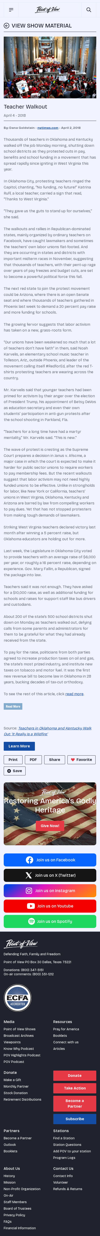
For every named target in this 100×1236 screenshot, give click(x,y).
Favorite (84, 759)
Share (54, 759)
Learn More (19, 746)
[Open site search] (88, 10)
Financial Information (20, 1228)
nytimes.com (47, 128)
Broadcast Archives (19, 1036)
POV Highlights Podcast (22, 1055)
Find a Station (64, 1138)
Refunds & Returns (67, 1189)
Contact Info (63, 1176)
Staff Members (15, 1202)
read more (74, 694)
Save (17, 771)
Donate (75, 1075)
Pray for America (66, 1029)
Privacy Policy (14, 1215)
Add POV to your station (72, 1151)
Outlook (10, 1145)
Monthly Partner (16, 1087)
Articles (59, 1049)
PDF (33, 759)
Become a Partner (75, 1104)
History (9, 1176)
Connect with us (66, 1042)
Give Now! (50, 826)
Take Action (75, 1088)
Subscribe (75, 1119)
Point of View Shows (20, 1029)
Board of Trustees (17, 1209)
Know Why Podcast (19, 1049)
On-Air (8, 1196)
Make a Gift (12, 1080)
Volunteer (60, 1183)
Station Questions (67, 1145)
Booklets (60, 1036)
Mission (10, 1183)
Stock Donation (16, 1093)
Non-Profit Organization (22, 1189)
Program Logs (64, 1158)
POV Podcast (14, 1062)
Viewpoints (12, 1042)
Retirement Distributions (22, 1100)
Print (13, 759)
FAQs (8, 1222)
